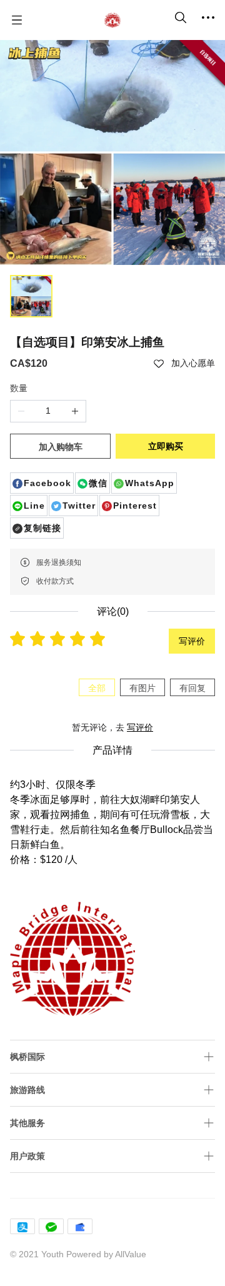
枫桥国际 (27, 1057)
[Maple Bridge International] (112, 19)
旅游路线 (27, 1090)
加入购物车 (60, 447)
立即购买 (165, 446)
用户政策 (27, 1156)
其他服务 (27, 1123)
